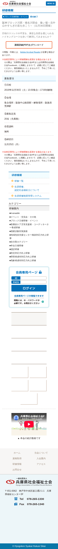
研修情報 (17, 464)
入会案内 (41, 458)
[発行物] (19, 372)
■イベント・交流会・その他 (22, 217)
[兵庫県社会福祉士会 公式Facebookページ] (29, 331)
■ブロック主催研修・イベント (15, 17)
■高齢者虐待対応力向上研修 (22, 260)
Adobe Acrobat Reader (30, 52)
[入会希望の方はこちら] (29, 357)
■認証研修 (14, 249)
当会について (41, 453)
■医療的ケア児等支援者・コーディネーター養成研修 (29, 226)
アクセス (41, 464)
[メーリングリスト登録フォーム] (29, 344)
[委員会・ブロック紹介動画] (19, 385)
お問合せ (17, 469)
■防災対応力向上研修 (19, 253)
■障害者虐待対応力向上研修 (22, 256)
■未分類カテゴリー (18, 242)
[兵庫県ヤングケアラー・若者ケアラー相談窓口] (38, 385)
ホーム (17, 453)
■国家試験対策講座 (18, 231)
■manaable (14, 213)
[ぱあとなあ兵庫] (38, 372)
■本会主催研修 (16, 245)
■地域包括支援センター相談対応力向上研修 (29, 236)
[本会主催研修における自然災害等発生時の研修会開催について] (29, 318)
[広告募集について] (29, 399)
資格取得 (17, 458)
